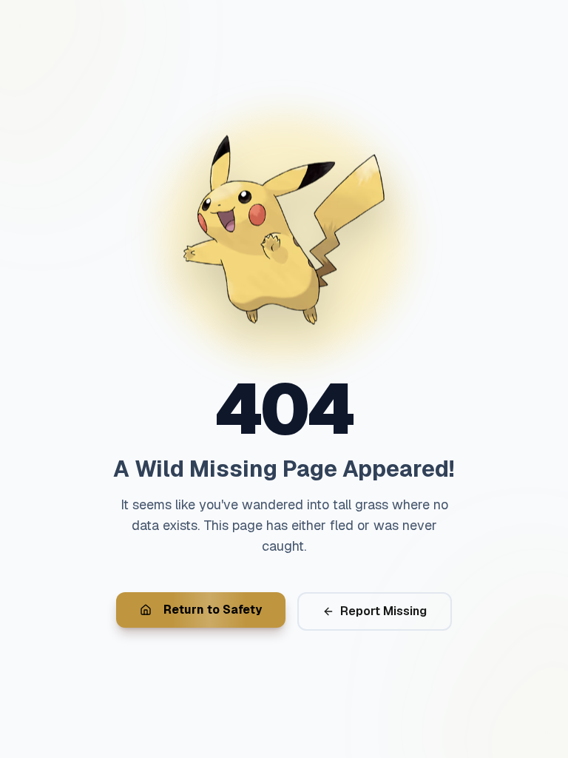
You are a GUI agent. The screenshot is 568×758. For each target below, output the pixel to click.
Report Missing (383, 611)
